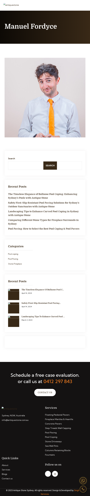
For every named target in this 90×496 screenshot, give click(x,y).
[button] (83, 480)
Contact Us (45, 392)
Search (11, 158)
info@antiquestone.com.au (15, 420)
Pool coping (13, 254)
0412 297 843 (57, 381)
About (5, 465)
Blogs (4, 474)
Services (6, 469)
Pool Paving (13, 259)
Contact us (7, 478)
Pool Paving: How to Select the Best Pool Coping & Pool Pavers (43, 228)
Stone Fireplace (15, 264)
